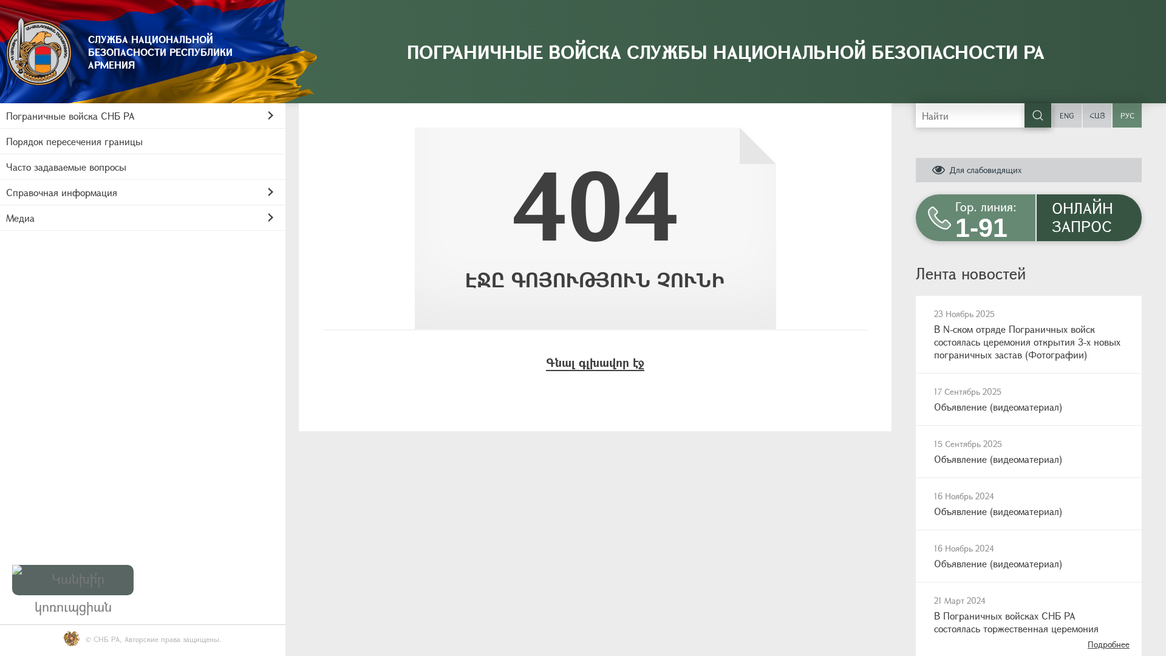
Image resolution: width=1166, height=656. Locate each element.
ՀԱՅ (1097, 115)
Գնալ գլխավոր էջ (595, 362)
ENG (1067, 115)
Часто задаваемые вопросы (66, 166)
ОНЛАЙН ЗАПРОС (1082, 216)
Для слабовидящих (985, 170)
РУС (1127, 115)
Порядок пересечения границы (74, 141)
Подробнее (1109, 644)
